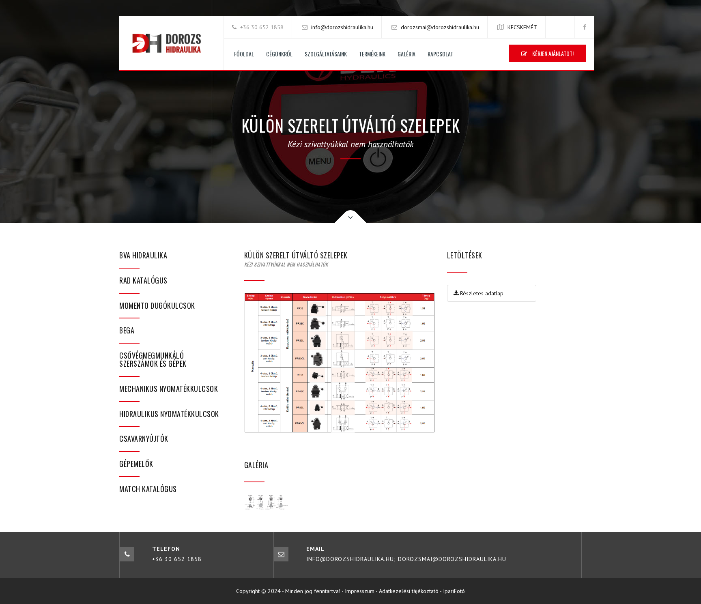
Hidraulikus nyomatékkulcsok (169, 413)
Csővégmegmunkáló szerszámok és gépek (153, 359)
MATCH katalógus (148, 489)
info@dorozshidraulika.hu (342, 27)
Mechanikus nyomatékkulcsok (168, 388)
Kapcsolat (440, 53)
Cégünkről (279, 53)
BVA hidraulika (143, 255)
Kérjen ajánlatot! (552, 53)
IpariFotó (454, 591)
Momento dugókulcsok (157, 305)
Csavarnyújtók (143, 438)
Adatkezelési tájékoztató (409, 591)
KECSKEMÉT (522, 27)
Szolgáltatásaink (326, 53)
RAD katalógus (143, 280)
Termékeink (372, 53)
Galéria (406, 53)
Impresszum (359, 591)
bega (126, 330)
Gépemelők (136, 463)
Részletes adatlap (481, 293)
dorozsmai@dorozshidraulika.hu (440, 27)
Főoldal (244, 53)
